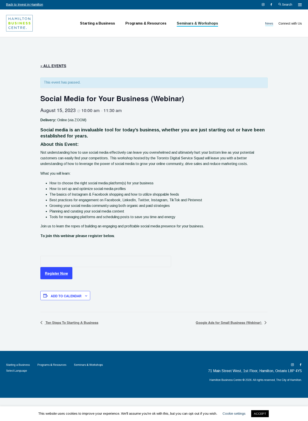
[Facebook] (271, 4)
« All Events (53, 65)
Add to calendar (66, 296)
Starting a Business (97, 23)
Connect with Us (290, 23)
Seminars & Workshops (197, 23)
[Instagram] (263, 4)
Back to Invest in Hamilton (24, 4)
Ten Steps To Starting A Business (71, 322)
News (269, 23)
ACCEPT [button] (260, 413)
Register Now (56, 273)
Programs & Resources (145, 23)
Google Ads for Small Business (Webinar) (229, 322)
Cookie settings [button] (234, 413)
